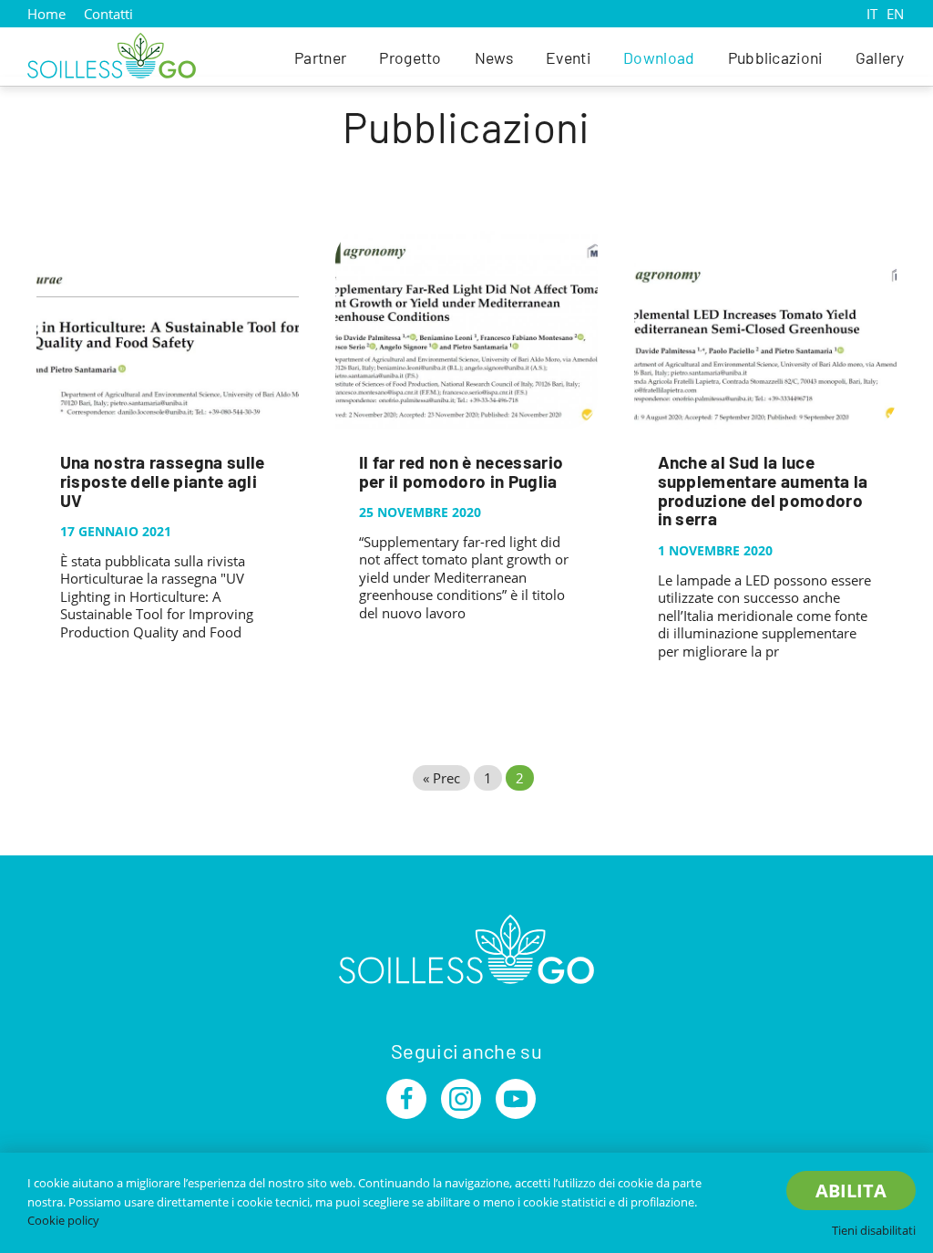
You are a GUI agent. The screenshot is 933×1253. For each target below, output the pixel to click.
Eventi (568, 57)
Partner (320, 57)
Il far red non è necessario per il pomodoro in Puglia (461, 471)
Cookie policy (63, 1220)
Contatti (108, 14)
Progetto (410, 57)
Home (46, 14)
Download (659, 57)
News (494, 57)
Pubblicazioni (775, 57)
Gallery (880, 57)
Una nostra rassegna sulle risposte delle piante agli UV (162, 481)
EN (895, 14)
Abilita (851, 1190)
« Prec (441, 778)
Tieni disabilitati (874, 1230)
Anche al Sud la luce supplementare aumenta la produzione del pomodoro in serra (763, 490)
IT (871, 14)
